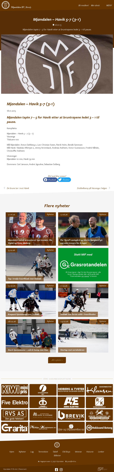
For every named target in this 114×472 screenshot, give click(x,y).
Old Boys (66, 451)
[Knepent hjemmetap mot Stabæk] (31, 300)
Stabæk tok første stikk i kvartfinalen (78, 314)
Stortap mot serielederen (72, 349)
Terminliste (43, 451)
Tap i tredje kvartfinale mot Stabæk (24, 278)
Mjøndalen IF (17, 7)
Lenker (101, 451)
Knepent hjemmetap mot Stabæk (23, 314)
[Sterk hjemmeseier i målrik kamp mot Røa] (31, 336)
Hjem (11, 451)
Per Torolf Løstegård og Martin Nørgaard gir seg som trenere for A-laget (81, 241)
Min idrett (95, 5)
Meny (109, 5)
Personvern (23, 469)
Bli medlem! (83, 5)
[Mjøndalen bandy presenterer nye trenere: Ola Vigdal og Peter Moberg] (31, 229)
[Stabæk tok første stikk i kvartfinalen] (83, 300)
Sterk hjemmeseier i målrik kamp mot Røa (28, 349)
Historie (89, 451)
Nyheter (50, 214)
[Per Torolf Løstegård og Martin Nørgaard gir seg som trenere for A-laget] (83, 229)
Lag (32, 451)
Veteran (78, 451)
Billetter (57, 455)
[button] (50, 179)
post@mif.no (71, 461)
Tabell (55, 451)
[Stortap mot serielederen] (83, 336)
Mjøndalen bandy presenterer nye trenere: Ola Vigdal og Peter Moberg (30, 241)
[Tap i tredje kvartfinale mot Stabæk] (31, 264)
